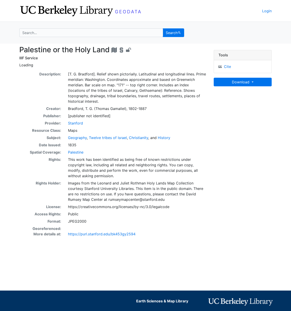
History (164, 137)
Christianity (138, 137)
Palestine (75, 152)
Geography (77, 137)
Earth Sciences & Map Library (162, 301)
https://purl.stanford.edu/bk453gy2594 (101, 234)
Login (267, 11)
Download (241, 82)
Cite (227, 66)
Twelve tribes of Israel (108, 137)
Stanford (75, 123)
